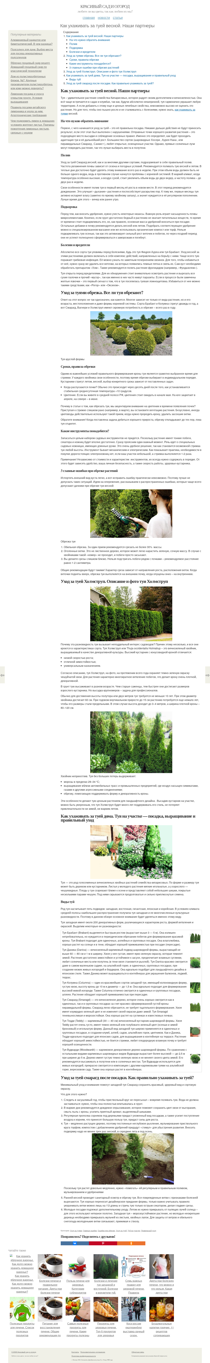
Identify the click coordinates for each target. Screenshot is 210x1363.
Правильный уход (148, 1230)
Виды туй (75, 79)
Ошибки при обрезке (106, 1230)
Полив (73, 44)
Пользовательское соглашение (92, 1352)
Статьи (118, 17)
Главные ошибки (90, 1230)
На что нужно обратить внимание (89, 40)
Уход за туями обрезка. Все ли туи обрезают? (93, 56)
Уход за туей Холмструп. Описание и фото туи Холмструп (101, 71)
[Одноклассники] (131, 1243)
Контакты (75, 1352)
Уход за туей (121, 1230)
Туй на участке (134, 1230)
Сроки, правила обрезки (84, 59)
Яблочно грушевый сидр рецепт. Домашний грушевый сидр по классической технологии (30, 67)
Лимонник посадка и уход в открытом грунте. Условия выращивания (27, 98)
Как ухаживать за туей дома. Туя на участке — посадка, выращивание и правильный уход (121, 75)
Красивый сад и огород (104, 6)
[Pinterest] (103, 1243)
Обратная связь (138, 1352)
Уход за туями (76, 1230)
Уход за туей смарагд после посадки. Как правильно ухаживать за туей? (110, 83)
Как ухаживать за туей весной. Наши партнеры (95, 36)
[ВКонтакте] (75, 1243)
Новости (104, 17)
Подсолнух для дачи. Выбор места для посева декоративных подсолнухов (32, 53)
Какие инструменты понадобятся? (90, 63)
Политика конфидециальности (84, 1356)
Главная (89, 17)
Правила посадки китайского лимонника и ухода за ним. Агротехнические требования (29, 111)
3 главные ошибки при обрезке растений (94, 67)
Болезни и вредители (82, 52)
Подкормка (76, 48)
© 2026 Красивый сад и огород (23, 1352)
